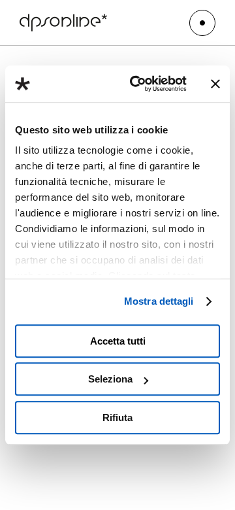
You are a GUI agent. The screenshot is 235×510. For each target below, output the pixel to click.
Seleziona (110, 378)
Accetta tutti (118, 341)
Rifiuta (117, 417)
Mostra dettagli (159, 301)
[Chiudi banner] (215, 83)
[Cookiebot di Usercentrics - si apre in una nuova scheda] (138, 83)
